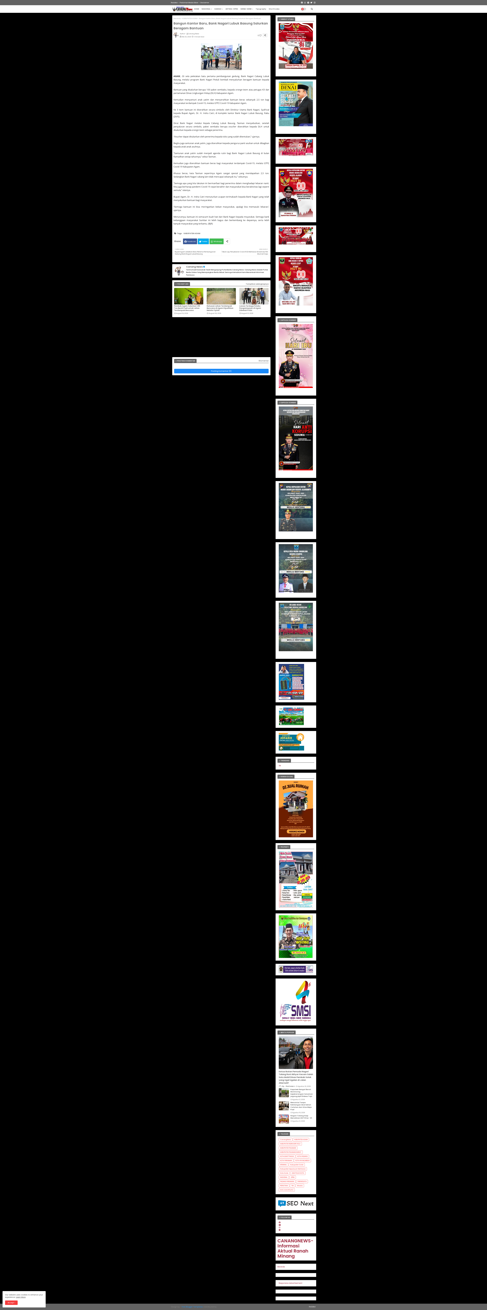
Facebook (191, 241)
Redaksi (174, 2)
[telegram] (280, 1230)
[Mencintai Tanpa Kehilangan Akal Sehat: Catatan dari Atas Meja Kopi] (284, 1105)
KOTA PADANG (302, 1156)
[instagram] (279, 1227)
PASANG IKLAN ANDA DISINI (296, 765)
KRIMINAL (283, 1165)
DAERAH (217, 9)
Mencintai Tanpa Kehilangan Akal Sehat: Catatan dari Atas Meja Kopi (301, 1106)
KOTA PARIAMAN (286, 1160)
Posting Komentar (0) (221, 371)
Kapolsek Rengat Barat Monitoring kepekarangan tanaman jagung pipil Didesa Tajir (301, 1093)
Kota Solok (284, 1173)
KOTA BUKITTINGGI (287, 1156)
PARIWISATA (302, 1181)
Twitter (204, 241)
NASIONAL (206, 9)
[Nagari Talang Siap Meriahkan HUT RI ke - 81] (284, 1119)
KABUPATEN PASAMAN (288, 1148)
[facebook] (280, 1222)
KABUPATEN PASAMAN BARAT (290, 1152)
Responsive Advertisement (290, 1283)
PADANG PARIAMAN (287, 1181)
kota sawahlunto (286, 1190)
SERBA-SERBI (245, 9)
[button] (311, 9)
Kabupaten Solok (296, 1165)
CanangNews (285, 1139)
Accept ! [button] (11, 1302)
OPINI (292, 1177)
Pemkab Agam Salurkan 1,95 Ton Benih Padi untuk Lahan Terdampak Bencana (187, 308)
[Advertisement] (222, 338)
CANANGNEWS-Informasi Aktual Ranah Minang (295, 1248)
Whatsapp (218, 241)
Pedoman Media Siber (189, 2)
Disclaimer (204, 2)
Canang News (194, 266)
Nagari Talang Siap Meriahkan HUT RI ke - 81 (301, 1117)
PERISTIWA (284, 1186)
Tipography (261, 9)
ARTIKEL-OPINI (231, 9)
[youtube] (280, 1225)
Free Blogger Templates (192, 1307)
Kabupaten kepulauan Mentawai (293, 1169)
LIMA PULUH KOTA (298, 1173)
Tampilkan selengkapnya (257, 284)
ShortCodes (274, 9)
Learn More (21, 1297)
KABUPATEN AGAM (189, 18)
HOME (196, 9)
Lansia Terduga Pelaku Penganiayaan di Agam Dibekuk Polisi (250, 308)
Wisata (300, 1186)
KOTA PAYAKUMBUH (302, 1160)
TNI (292, 1186)
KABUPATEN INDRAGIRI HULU (290, 1144)
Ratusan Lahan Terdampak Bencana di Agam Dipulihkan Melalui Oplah (220, 308)
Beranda (177, 18)
